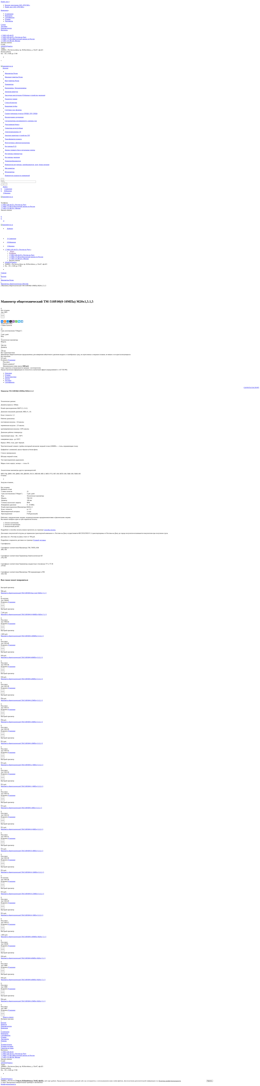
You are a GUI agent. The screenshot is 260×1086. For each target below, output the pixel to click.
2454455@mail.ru (6, 46)
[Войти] (2, 214)
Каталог (3, 1022)
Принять (209, 1081)
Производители (6, 1026)
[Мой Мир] (7, 321)
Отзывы (7, 19)
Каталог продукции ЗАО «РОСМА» (17, 5)
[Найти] (5, 184)
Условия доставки (7, 1046)
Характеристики (10, 377)
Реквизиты (8, 16)
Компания (4, 1028)
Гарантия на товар (7, 1048)
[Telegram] (22, 321)
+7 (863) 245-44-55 (7, 35)
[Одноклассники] (5, 321)
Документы (9, 21)
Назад (12, 251)
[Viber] (13, 321)
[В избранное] (2, 314)
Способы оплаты (49, 530)
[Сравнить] (2, 317)
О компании (9, 14)
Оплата (7, 378)
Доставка (8, 380)
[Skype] (19, 321)
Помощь (4, 1041)
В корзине (11, 360)
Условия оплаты (6, 1044)
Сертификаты (9, 17)
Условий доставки (39, 540)
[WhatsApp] (16, 321)
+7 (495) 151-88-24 (10, 41)
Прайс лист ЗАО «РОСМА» (14, 7)
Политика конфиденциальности (170, 1081)
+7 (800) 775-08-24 (18, 39)
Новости (4, 1024)
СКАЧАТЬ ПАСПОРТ (251, 387)
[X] (10, 321)
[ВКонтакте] (2, 321)
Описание (8, 373)
